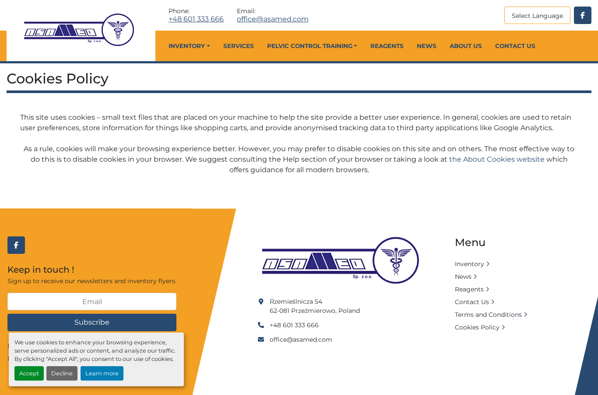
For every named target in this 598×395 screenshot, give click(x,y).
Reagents (387, 45)
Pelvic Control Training (309, 45)
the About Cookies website (497, 159)
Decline (62, 373)
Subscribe (91, 322)
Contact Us (515, 45)
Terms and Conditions (488, 315)
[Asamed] (343, 261)
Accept (29, 373)
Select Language (537, 16)
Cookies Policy (477, 327)
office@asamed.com (273, 19)
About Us (466, 45)
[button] (189, 46)
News (426, 45)
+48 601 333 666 (196, 19)
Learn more (102, 373)
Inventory (187, 45)
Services (238, 45)
